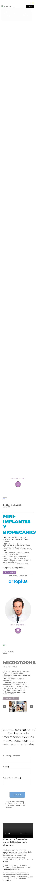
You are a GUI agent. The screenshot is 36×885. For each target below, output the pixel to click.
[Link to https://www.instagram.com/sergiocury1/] (18, 484)
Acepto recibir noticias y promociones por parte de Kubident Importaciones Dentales (15, 804)
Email (6, 767)
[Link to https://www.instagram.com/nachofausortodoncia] (18, 630)
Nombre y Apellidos (11, 756)
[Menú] (32, 3)
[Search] (28, 3)
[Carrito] (32, 10)
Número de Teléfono (12, 778)
